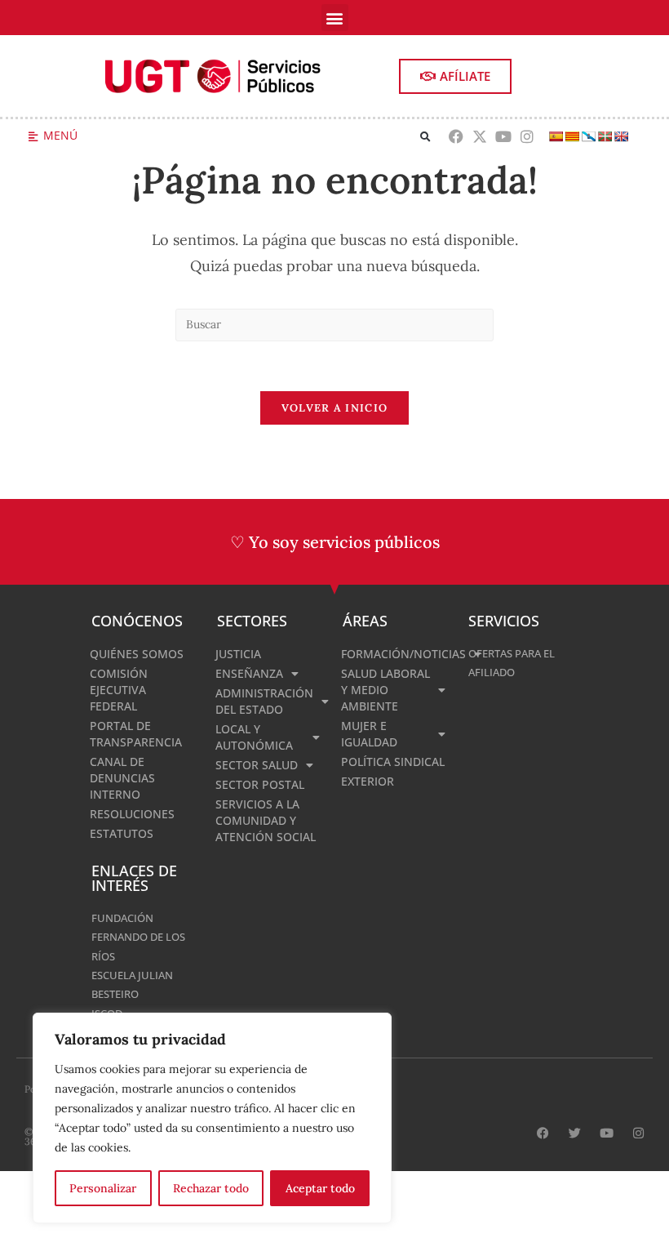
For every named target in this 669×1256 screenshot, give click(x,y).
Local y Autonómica (254, 737)
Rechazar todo (211, 1188)
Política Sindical (393, 761)
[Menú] (33, 136)
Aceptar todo (320, 1188)
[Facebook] (456, 137)
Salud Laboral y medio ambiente (385, 690)
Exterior (367, 781)
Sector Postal (259, 784)
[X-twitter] (480, 137)
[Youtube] (504, 137)
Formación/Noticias (396, 653)
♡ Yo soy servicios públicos (335, 542)
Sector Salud (256, 765)
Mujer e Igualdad (369, 734)
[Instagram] (526, 137)
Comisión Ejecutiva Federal (119, 690)
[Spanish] (555, 136)
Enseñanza (249, 673)
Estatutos (121, 833)
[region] (212, 1118)
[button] (334, 17)
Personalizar (102, 1188)
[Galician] (588, 136)
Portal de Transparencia (136, 734)
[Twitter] (575, 1133)
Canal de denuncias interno (122, 778)
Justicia (238, 653)
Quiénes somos (137, 653)
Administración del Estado (264, 701)
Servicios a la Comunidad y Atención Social (265, 820)
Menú (60, 135)
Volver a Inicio (334, 408)
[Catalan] (572, 136)
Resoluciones (132, 814)
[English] (621, 136)
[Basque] (604, 136)
